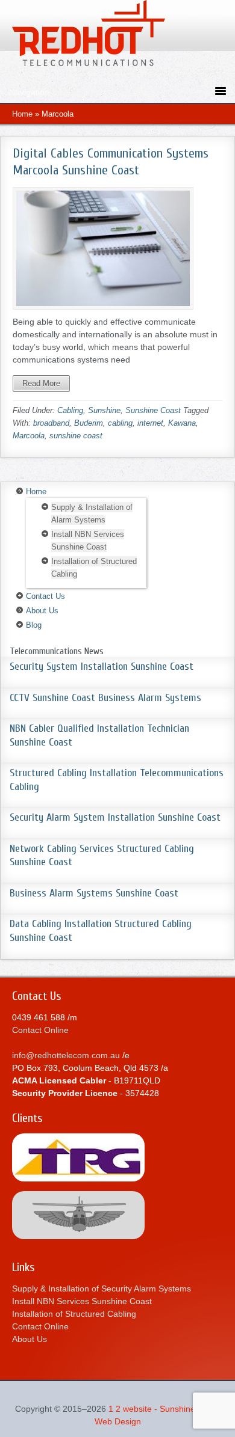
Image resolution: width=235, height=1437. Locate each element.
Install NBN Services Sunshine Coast (82, 1301)
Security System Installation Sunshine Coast (101, 666)
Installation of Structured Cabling (74, 1314)
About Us (42, 610)
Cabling (70, 410)
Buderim (88, 422)
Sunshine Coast (153, 410)
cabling (120, 422)
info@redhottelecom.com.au (66, 1055)
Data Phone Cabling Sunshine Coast (117, 36)
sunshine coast (75, 435)
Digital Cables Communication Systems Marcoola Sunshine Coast (110, 162)
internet (150, 422)
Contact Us (45, 596)
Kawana (182, 422)
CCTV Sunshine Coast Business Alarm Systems (105, 697)
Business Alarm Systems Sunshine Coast (94, 893)
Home (22, 113)
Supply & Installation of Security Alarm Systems (101, 1288)
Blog (34, 625)
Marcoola (29, 435)
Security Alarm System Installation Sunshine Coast (115, 817)
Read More (41, 383)
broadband (51, 422)
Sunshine (104, 410)
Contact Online (40, 1030)
